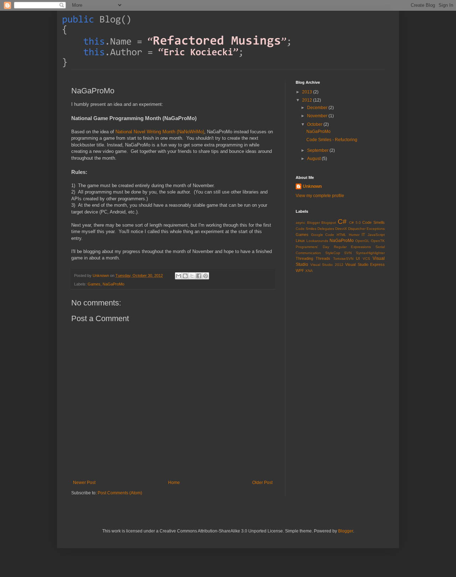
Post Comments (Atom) (120, 492)
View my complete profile (320, 195)
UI (358, 258)
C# (342, 221)
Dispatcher (357, 229)
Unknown (101, 275)
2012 (307, 100)
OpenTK (378, 241)
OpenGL (362, 241)
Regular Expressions (352, 247)
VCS (366, 259)
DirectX (341, 229)
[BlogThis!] (185, 275)
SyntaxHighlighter (370, 253)
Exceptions (376, 229)
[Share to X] (192, 275)
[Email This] (178, 275)
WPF (300, 270)
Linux (300, 240)
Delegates (325, 229)
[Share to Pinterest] (205, 275)
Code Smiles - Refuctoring (331, 139)
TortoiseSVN (343, 259)
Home (174, 482)
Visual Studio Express (365, 264)
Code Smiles (306, 229)
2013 (307, 91)
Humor (354, 235)
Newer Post (84, 482)
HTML (341, 235)
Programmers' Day (312, 247)
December (317, 107)
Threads (323, 258)
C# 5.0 (355, 223)
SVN (348, 253)
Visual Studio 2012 (326, 265)
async (300, 223)
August (314, 158)
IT (363, 234)
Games (94, 284)
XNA (309, 271)
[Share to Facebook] (198, 275)
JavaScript (376, 235)
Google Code (323, 235)
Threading (304, 258)
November (317, 115)
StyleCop (332, 253)
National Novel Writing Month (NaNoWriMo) (159, 131)
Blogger (313, 223)
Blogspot (328, 223)
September (318, 150)
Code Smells (373, 222)
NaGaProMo (113, 284)
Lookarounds (317, 241)
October (315, 124)
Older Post (262, 482)
